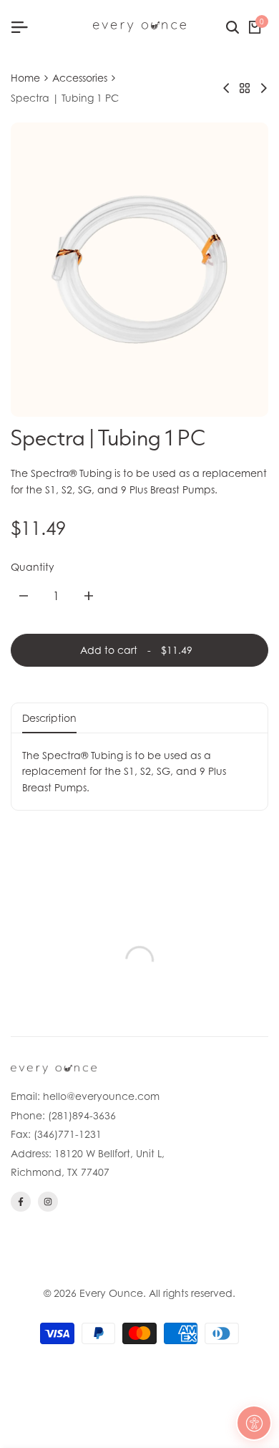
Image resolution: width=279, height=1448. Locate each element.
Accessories (79, 78)
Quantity (32, 567)
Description (49, 718)
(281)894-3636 (82, 1115)
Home (25, 78)
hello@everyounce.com (101, 1096)
